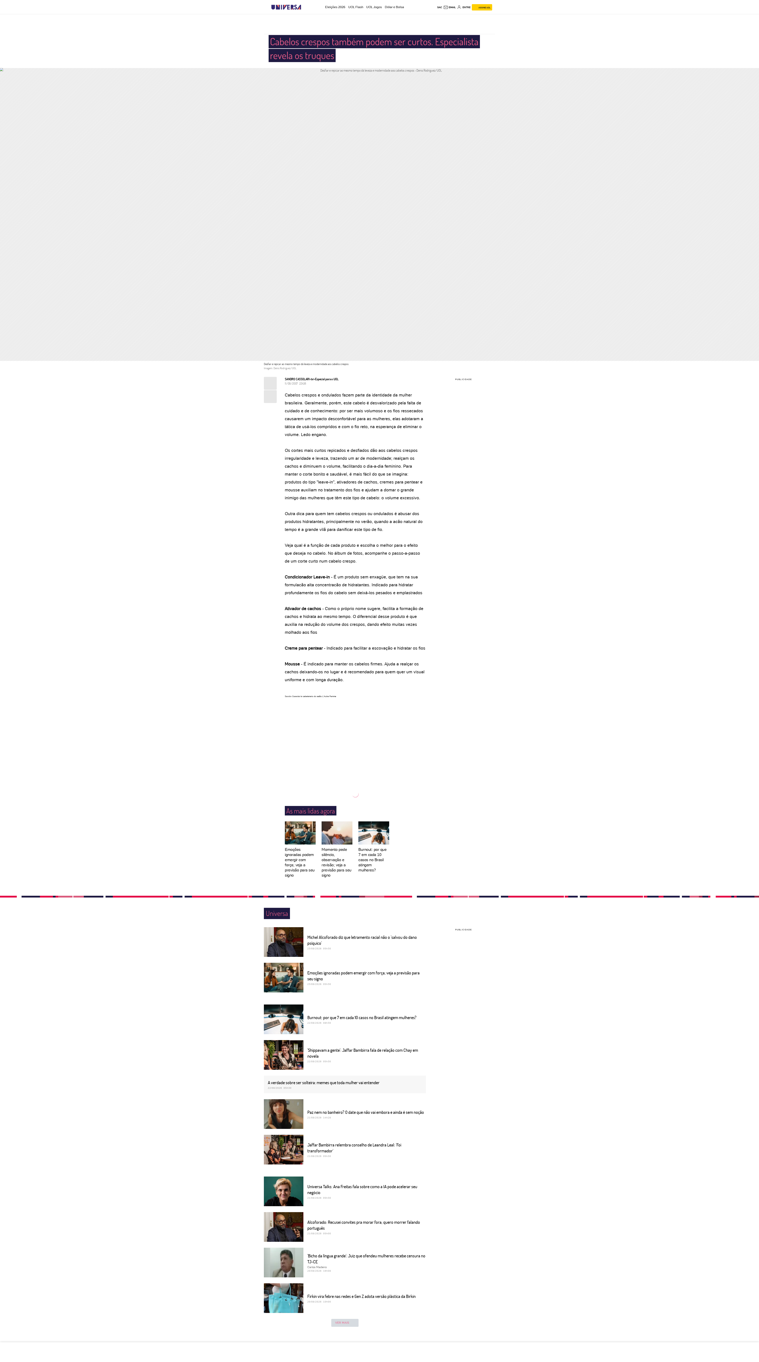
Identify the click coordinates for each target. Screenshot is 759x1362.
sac (439, 7)
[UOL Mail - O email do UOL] (449, 7)
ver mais (342, 1322)
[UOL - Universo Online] (304, 7)
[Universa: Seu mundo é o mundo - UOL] (286, 7)
